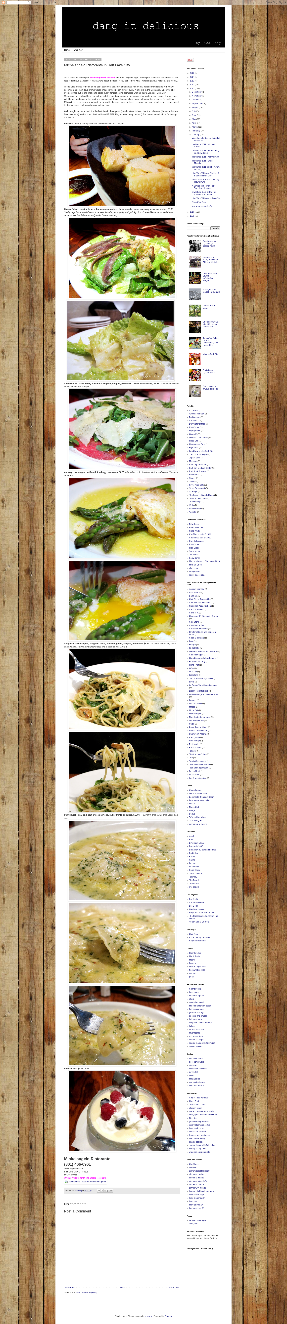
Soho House (194, 870)
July (194, 111)
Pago (191, 724)
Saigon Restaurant (197, 941)
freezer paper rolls (197, 966)
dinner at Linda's (196, 1174)
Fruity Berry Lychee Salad (209, 371)
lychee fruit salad (196, 1029)
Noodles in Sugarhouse (200, 717)
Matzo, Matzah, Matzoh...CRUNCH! (211, 292)
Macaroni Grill (195, 703)
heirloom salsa (195, 1019)
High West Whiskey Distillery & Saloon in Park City (205, 174)
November (197, 96)
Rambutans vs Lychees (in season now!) (209, 243)
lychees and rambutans (199, 1135)
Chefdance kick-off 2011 (200, 534)
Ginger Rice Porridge (198, 1098)
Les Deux (193, 906)
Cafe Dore (193, 934)
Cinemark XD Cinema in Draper (203, 616)
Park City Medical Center (200, 468)
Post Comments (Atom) (86, 1292)
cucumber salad (196, 1002)
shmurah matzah (196, 1085)
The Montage (195, 502)
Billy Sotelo (194, 524)
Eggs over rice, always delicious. (210, 387)
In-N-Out (193, 672)
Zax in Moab (194, 771)
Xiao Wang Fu (195, 820)
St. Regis (193, 491)
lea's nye (193, 1201)
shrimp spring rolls (197, 1148)
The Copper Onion (197, 498)
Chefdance (194, 420)
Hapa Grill (193, 441)
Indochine (193, 675)
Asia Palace (194, 592)
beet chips (193, 992)
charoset (193, 1065)
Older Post (174, 1287)
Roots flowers (195, 747)
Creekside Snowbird (198, 629)
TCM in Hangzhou (197, 817)
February (196, 131)
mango (192, 973)
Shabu (192, 478)
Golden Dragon (196, 655)
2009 (192, 216)
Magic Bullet (194, 956)
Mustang (193, 461)
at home (192, 1167)
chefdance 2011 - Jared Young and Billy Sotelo (205, 151)
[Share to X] (105, 1191)
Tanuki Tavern (195, 873)
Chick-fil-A (193, 613)
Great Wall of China (198, 793)
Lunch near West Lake (199, 800)
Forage (192, 644)
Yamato (192, 512)
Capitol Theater (196, 609)
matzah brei (194, 1079)
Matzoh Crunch (196, 1058)
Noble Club (194, 807)
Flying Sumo (194, 431)
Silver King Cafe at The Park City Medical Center (204, 193)
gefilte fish (193, 1072)
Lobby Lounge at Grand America (203, 694)
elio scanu (193, 568)
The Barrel (194, 880)
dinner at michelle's (198, 1181)
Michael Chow (195, 565)
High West (193, 447)
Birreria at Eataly (196, 843)
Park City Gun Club (197, 464)
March (195, 127)
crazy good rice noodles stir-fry (203, 1115)
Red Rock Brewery (197, 471)
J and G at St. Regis (198, 454)
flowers (192, 963)
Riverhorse (194, 475)
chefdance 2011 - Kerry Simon (205, 157)
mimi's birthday (196, 1205)
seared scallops (196, 1040)
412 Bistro (193, 410)
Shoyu (192, 481)
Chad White (194, 531)
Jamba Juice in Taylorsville (201, 678)
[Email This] (98, 1191)
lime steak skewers (197, 1131)
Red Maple (194, 744)
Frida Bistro (194, 648)
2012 (192, 84)
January (196, 134)
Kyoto (191, 682)
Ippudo (192, 863)
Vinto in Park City (210, 354)
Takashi (192, 751)
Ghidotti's (193, 434)
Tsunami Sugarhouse (198, 768)
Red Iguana (194, 737)
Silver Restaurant (197, 488)
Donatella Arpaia (196, 541)
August (195, 107)
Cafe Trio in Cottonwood (200, 603)
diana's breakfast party (199, 1171)
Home (67, 50)
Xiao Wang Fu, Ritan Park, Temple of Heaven (203, 187)
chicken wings (195, 1108)
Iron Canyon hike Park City (201, 451)
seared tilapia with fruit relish (202, 1043)
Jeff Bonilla (194, 555)
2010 (192, 212)
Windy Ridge (195, 508)
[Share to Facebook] (108, 1191)
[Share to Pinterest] (111, 1191)
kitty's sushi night (196, 1195)
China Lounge (195, 790)
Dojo (191, 641)
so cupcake (194, 774)
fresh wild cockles (197, 970)
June (194, 115)
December (197, 92)
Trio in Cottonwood (197, 761)
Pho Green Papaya (197, 734)
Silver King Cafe (199, 202)
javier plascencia (196, 575)
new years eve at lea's (202, 206)
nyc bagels (194, 887)
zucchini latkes (195, 1046)
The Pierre (194, 884)
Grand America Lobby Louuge (202, 658)
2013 (192, 81)
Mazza (192, 707)
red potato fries (196, 1036)
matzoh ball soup (197, 1082)
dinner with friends (197, 1188)
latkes (191, 1026)
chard (191, 999)
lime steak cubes (196, 1128)
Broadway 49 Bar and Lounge (202, 850)
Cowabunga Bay (196, 625)
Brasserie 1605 (196, 846)
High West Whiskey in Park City (206, 198)
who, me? (78, 50)
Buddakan (193, 853)
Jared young (194, 551)
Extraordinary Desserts (199, 937)
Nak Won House (196, 909)
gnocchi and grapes (198, 1016)
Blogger (168, 1316)
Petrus (192, 814)
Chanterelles (195, 953)
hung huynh (194, 571)
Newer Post (70, 1287)
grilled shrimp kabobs (199, 1121)
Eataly (192, 856)
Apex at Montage (196, 414)
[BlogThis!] (102, 1191)
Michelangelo (195, 714)
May (194, 119)
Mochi (192, 960)
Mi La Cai (193, 710)
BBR (191, 840)
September (197, 103)
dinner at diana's (196, 1178)
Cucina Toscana (196, 638)
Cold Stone (194, 622)
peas (191, 977)
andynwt (148, 1316)
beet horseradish (196, 1062)
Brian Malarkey (196, 527)
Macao (192, 803)
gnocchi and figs (196, 1012)
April (194, 123)
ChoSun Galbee (196, 902)
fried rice (193, 1118)
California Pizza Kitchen (200, 606)
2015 (192, 73)
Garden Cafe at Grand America (203, 651)
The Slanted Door (197, 1104)
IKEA (191, 668)
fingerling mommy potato (200, 1006)
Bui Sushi (193, 899)
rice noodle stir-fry (197, 1138)
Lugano (192, 700)
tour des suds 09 (196, 1208)
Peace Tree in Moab (198, 730)
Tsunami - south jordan (199, 764)
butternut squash (196, 996)
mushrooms (194, 1033)
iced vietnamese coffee (199, 1125)
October (196, 100)
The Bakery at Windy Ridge (201, 495)
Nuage (192, 810)
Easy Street (194, 427)
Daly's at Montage (197, 424)
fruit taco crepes (196, 1009)
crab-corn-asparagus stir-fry (201, 1111)
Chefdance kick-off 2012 (200, 538)
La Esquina (194, 867)
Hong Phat (194, 665)
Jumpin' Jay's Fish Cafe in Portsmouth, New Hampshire (211, 341)
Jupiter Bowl (194, 458)
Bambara (193, 596)
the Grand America (197, 778)
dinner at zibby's (196, 1184)
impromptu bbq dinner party (201, 1191)
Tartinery (193, 877)
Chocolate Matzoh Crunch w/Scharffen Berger (211, 277)
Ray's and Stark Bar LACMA (201, 913)
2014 (192, 77)
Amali (191, 836)
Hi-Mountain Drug (197, 444)
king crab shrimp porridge (200, 1023)
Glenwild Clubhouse (198, 437)
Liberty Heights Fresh (198, 691)
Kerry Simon (194, 558)
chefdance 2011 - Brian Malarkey (202, 162)
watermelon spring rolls (199, 1152)
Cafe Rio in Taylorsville (199, 599)
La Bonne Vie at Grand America (203, 685)
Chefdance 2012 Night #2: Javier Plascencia (210, 324)
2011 (192, 88)
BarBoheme (194, 417)
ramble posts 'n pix (197, 1220)
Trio (191, 758)
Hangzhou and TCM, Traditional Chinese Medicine (211, 259)
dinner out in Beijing (198, 824)
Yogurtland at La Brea (199, 922)
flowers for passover (198, 1069)
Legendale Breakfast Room (201, 797)
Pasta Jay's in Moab (198, 727)
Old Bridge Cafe (196, 720)
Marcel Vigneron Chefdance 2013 (204, 561)
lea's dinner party (197, 1198)
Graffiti (192, 860)
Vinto (191, 505)
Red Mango (194, 741)
